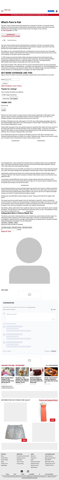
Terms (14, 86)
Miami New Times (49, 461)
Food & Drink (4, 458)
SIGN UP (5, 83)
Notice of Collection (6, 86)
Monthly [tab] (10, 222)
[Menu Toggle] (2, 11)
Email (3, 79)
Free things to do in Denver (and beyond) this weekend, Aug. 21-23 (29, 14)
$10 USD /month (6, 227)
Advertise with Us (21, 458)
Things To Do (4, 463)
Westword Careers (35, 461)
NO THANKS (14, 98)
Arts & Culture (4, 459)
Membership (34, 467)
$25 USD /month (16, 227)
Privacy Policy (20, 463)
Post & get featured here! (48, 400)
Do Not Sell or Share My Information (29, 477)
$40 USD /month (27, 227)
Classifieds (19, 459)
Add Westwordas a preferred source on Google (11, 35)
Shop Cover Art (35, 465)
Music (2, 461)
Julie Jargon (6, 30)
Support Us (51, 11)
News (2, 456)
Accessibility (31, 474)
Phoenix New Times (50, 463)
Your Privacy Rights (49, 474)
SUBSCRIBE (6, 98)
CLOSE (3, 110)
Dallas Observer (49, 456)
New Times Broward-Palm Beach (50, 458)
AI (39, 474)
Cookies (22, 474)
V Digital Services (49, 465)
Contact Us (33, 458)
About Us (33, 456)
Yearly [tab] (16, 222)
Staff (32, 459)
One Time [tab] (4, 222)
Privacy (19, 86)
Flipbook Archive (35, 463)
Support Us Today (6, 231)
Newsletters (4, 465)
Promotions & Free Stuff (23, 456)
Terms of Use (20, 461)
